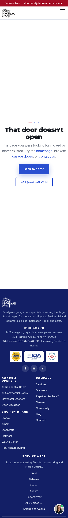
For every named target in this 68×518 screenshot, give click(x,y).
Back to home (34, 169)
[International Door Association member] (33, 356)
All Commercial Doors (15, 393)
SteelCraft (8, 430)
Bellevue (34, 479)
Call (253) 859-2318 (34, 182)
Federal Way (34, 497)
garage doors (22, 156)
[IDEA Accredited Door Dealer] (52, 356)
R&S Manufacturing (13, 447)
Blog (38, 414)
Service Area (12, 3)
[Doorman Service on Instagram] (34, 368)
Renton (34, 485)
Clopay (6, 418)
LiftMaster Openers (13, 399)
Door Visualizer (11, 404)
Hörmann (7, 435)
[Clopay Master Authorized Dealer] (16, 356)
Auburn (34, 491)
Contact (41, 420)
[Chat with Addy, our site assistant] (59, 509)
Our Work (41, 390)
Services (41, 384)
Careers (41, 402)
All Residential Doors (14, 387)
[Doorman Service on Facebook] (25, 368)
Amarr (5, 424)
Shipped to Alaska (34, 508)
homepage (44, 151)
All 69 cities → (34, 503)
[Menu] (62, 12)
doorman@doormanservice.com (43, 3)
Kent (34, 473)
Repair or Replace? (47, 396)
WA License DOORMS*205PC (20, 341)
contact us (47, 156)
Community (43, 408)
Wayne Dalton (10, 441)
